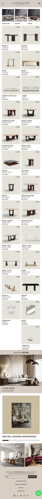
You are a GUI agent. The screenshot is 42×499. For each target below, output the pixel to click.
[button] (37, 17)
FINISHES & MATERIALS (21, 484)
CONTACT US (21, 491)
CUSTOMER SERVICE (21, 481)
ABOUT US (21, 487)
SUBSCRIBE (32, 476)
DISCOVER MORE (8, 390)
